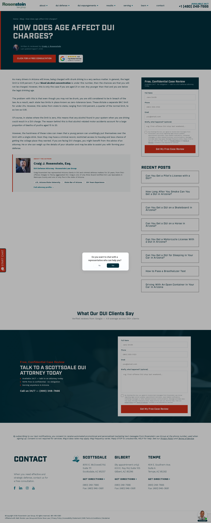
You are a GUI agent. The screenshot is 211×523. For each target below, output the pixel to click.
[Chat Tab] (105, 261)
